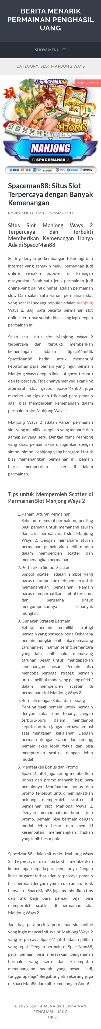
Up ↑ (52, 1018)
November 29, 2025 (26, 213)
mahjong (85, 302)
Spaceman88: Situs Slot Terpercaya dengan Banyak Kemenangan (50, 194)
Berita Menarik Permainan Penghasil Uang (50, 19)
